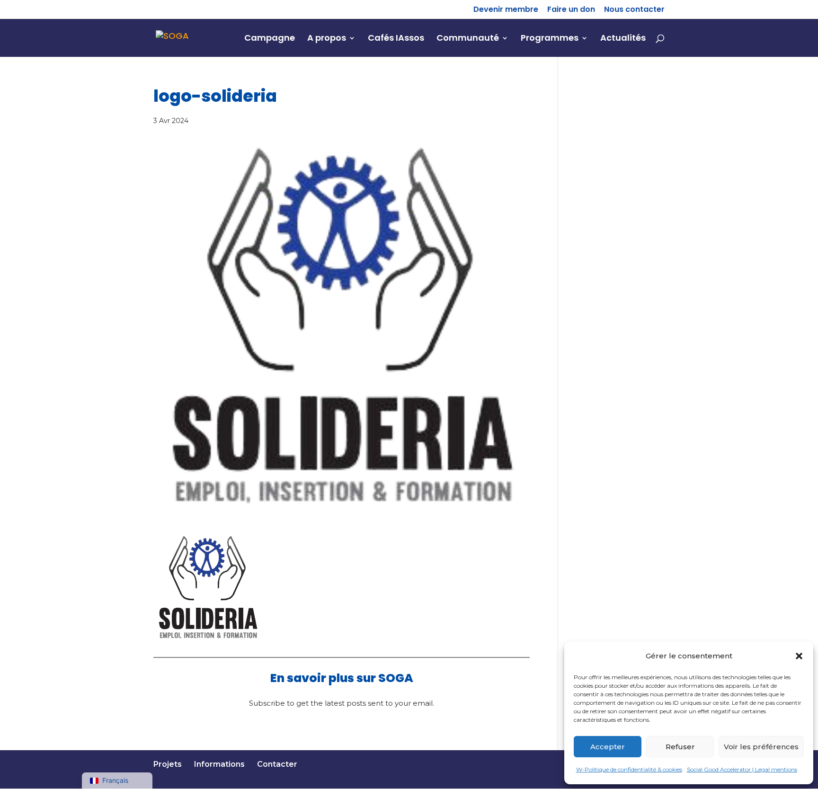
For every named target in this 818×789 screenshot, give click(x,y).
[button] (799, 656)
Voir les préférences (761, 746)
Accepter (607, 746)
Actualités (623, 39)
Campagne (269, 39)
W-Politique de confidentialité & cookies (629, 769)
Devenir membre (505, 10)
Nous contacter (634, 10)
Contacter (277, 764)
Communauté (467, 39)
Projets (167, 764)
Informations (219, 764)
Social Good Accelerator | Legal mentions (742, 769)
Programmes (549, 39)
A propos (326, 39)
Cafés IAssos (396, 39)
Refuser (680, 746)
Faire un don (571, 10)
